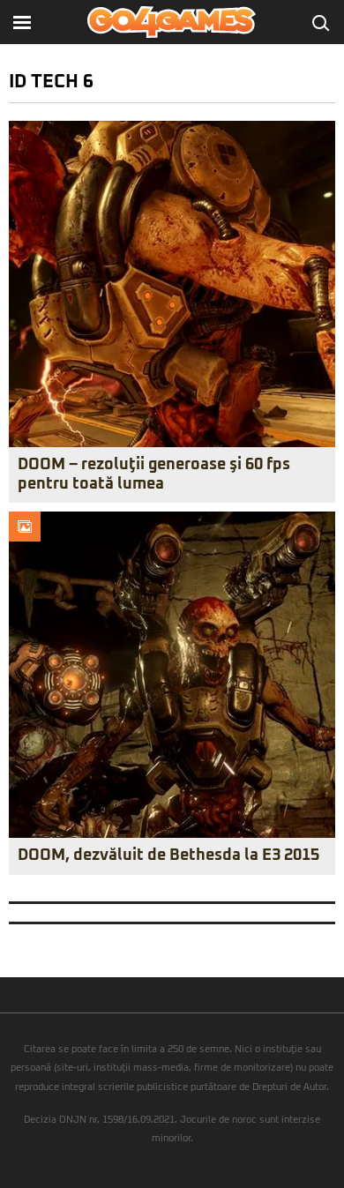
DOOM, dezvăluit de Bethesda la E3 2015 (168, 855)
